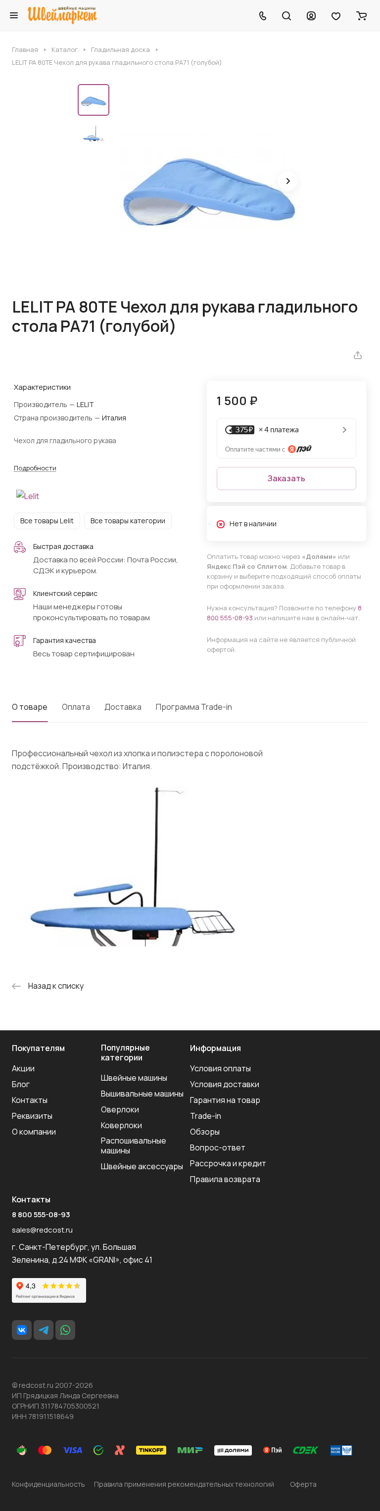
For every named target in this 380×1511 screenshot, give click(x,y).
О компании (34, 1131)
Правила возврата (225, 1179)
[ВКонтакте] (22, 1330)
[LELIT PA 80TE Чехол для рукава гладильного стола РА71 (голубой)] (208, 182)
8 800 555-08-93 (41, 1214)
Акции (23, 1068)
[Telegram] (43, 1330)
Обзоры (205, 1131)
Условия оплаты (220, 1068)
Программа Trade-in (194, 706)
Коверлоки (121, 1125)
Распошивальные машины (133, 1145)
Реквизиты (32, 1115)
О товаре (30, 706)
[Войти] (311, 15)
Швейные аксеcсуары (142, 1166)
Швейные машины (134, 1077)
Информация (215, 1048)
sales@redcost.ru (42, 1230)
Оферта (303, 1484)
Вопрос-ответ (217, 1147)
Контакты (30, 1100)
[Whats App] (65, 1330)
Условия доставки (224, 1084)
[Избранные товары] (336, 15)
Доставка (123, 706)
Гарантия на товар (225, 1100)
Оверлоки (120, 1109)
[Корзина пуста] (361, 15)
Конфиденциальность (48, 1484)
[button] (287, 181)
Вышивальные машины (142, 1093)
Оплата (76, 706)
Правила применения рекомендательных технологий (184, 1484)
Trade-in (205, 1115)
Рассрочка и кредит (228, 1163)
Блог (21, 1084)
